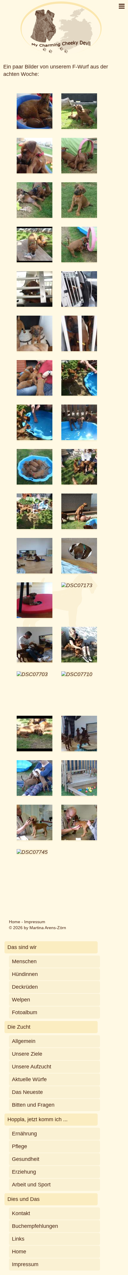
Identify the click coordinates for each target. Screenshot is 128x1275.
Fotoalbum (24, 1012)
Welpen (21, 1000)
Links (18, 1239)
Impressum (34, 921)
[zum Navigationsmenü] (122, 6)
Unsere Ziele (27, 1054)
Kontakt (21, 1213)
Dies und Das (23, 1199)
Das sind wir (22, 947)
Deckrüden (25, 987)
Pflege (19, 1146)
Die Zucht (18, 1027)
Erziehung (24, 1172)
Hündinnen (25, 974)
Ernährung (24, 1134)
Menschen (24, 961)
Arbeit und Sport (31, 1185)
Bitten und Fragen (33, 1105)
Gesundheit (25, 1159)
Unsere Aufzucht (31, 1067)
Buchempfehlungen (35, 1226)
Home (14, 921)
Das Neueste (27, 1092)
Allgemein (23, 1041)
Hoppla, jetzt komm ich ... (37, 1119)
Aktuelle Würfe (29, 1079)
